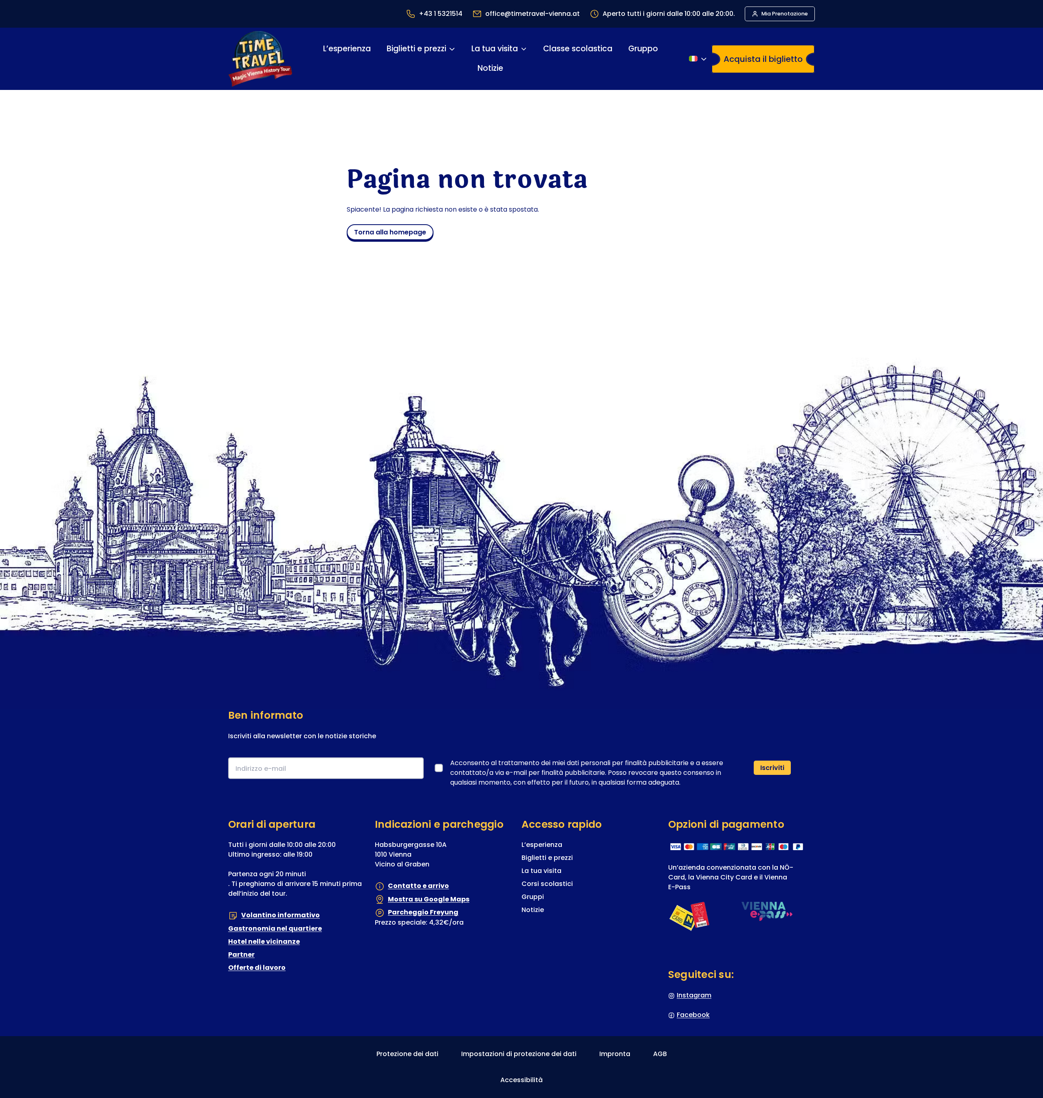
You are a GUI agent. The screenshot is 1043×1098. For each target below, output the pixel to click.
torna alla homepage (390, 232)
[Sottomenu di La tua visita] (524, 49)
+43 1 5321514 (440, 13)
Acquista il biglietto (763, 59)
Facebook (693, 1014)
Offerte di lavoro (257, 967)
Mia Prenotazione (784, 13)
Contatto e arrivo (418, 885)
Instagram (694, 995)
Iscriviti (772, 767)
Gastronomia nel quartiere (275, 928)
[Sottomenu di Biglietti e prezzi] (451, 49)
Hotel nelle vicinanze (264, 941)
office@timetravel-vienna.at (532, 13)
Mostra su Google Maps (428, 899)
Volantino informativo (280, 915)
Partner (241, 954)
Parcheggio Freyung (423, 912)
